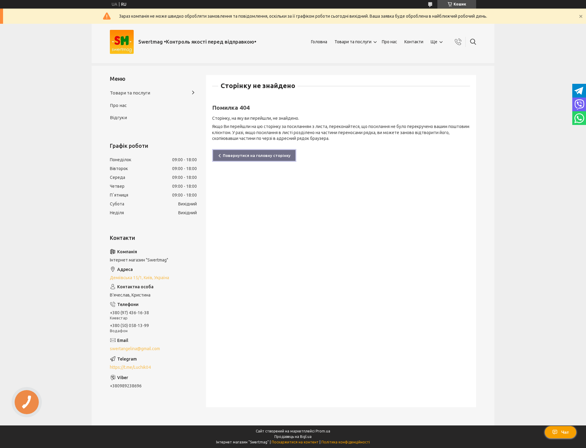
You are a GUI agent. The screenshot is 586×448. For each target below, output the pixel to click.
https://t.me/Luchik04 (130, 367)
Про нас (389, 41)
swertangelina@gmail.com (135, 348)
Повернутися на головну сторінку (257, 155)
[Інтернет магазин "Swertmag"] (122, 42)
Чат (565, 432)
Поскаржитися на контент (295, 442)
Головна (319, 41)
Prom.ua (323, 431)
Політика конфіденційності (345, 442)
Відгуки (118, 117)
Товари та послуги (353, 41)
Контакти (413, 41)
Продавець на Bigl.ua (293, 437)
